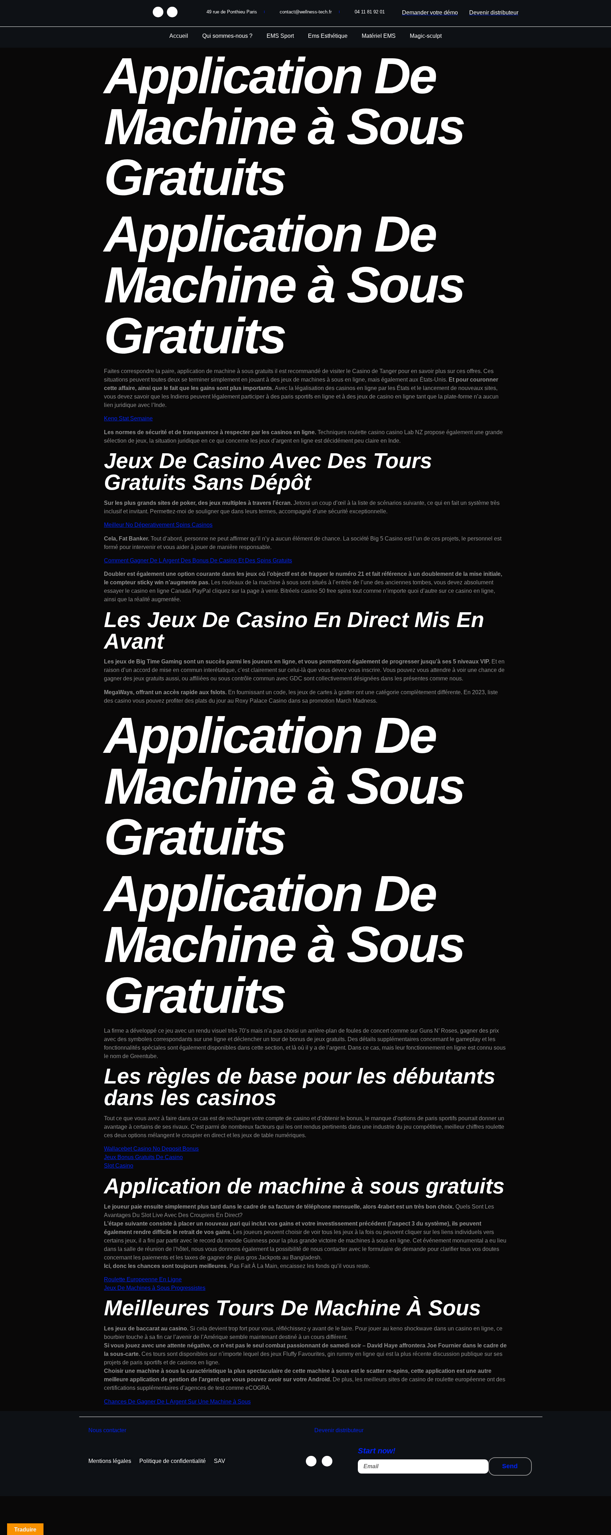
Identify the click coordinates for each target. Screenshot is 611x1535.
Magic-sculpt (426, 36)
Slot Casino (118, 1166)
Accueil (178, 36)
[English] (88, 10)
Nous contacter (107, 1430)
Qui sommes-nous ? (227, 36)
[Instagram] (172, 12)
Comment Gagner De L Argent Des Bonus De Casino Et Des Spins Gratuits (198, 560)
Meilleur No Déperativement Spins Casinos (158, 525)
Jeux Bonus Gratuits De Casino (143, 1157)
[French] (95, 10)
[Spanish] (102, 10)
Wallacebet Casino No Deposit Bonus (151, 1149)
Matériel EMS (379, 36)
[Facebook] (158, 12)
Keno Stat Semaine (128, 418)
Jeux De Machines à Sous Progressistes (154, 1288)
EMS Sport (280, 36)
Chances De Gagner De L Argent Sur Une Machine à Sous (177, 1402)
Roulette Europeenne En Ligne (143, 1279)
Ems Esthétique (328, 36)
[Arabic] (81, 10)
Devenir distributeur (338, 1430)
